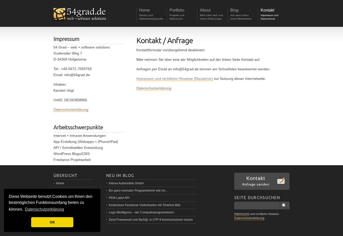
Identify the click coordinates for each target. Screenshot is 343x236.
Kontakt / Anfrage (164, 40)
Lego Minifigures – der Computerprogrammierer (141, 212)
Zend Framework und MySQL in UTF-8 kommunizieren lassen (151, 219)
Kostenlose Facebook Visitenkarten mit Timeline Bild (144, 205)
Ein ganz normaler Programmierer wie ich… (138, 190)
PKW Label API (119, 198)
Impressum (241, 214)
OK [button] (52, 222)
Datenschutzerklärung (153, 88)
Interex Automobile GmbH (126, 183)
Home (60, 183)
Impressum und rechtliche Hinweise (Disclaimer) (174, 79)
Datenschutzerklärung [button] (44, 209)
